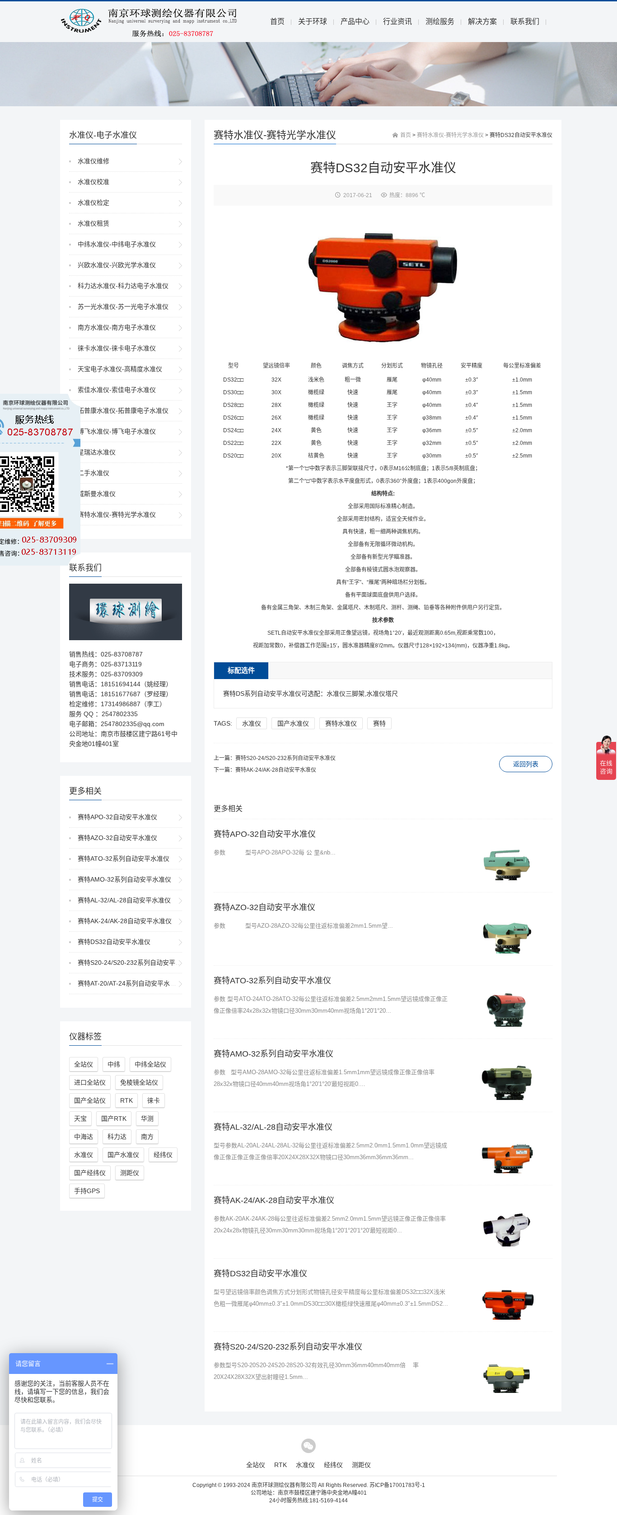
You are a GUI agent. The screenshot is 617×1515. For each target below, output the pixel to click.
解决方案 (482, 21)
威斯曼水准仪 (97, 493)
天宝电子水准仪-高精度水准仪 (120, 369)
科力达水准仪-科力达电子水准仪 (123, 285)
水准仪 (83, 1154)
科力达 (117, 1136)
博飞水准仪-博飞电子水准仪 (117, 431)
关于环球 (312, 21)
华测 (147, 1118)
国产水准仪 (123, 1154)
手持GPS (87, 1190)
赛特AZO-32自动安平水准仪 (117, 837)
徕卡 (153, 1100)
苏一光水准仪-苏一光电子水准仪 (123, 306)
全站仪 (83, 1064)
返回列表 (525, 764)
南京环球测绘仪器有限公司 (284, 1485)
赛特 (379, 723)
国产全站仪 (90, 1100)
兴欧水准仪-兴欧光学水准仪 (117, 265)
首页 (277, 21)
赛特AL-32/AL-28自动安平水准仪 (124, 900)
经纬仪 (163, 1154)
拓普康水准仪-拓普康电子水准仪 (123, 410)
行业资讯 (397, 21)
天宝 (80, 1118)
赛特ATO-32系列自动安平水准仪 (123, 858)
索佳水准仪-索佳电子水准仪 (117, 389)
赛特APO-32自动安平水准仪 (117, 817)
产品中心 (355, 21)
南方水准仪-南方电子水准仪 (117, 327)
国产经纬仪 (90, 1172)
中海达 (83, 1136)
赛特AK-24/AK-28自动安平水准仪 (125, 921)
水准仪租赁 (93, 223)
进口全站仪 (90, 1082)
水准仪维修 (93, 161)
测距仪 (129, 1172)
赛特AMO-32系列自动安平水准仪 (124, 879)
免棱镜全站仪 (139, 1082)
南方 (147, 1136)
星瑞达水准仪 (97, 452)
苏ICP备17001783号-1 (397, 1485)
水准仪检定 (93, 202)
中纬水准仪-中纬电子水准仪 (117, 244)
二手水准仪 (93, 473)
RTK (126, 1100)
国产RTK (113, 1118)
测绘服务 (439, 21)
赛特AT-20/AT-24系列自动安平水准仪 (130, 983)
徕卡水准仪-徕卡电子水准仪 (117, 348)
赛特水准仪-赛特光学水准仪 (117, 514)
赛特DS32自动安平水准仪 (114, 941)
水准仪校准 (93, 181)
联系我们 (524, 21)
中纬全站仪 (150, 1064)
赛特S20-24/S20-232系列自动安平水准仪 (136, 962)
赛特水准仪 (341, 723)
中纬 (114, 1064)
